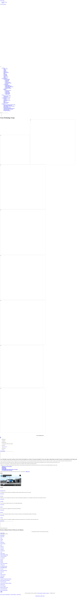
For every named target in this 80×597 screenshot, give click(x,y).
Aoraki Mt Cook (6, 76)
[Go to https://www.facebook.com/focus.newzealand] (40, 437)
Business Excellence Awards (4, 587)
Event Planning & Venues (7, 97)
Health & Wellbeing (6, 102)
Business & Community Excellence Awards (9, 104)
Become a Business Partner (7, 107)
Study (4, 101)
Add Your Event (6, 96)
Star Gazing (6, 83)
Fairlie (4, 73)
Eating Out (1, 559)
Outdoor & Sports (7, 93)
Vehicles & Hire (7, 94)
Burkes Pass (2, 546)
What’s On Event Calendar (7, 95)
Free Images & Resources (7, 110)
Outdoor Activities (7, 82)
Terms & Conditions (13, 594)
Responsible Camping (8, 88)
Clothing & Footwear (8, 90)
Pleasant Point (5, 71)
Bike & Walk (7, 80)
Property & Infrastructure (3, 570)
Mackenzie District (6, 72)
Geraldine (5, 70)
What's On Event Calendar (3, 563)
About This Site (19, 594)
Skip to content (2, 0)
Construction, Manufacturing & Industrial (9, 108)
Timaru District (6, 68)
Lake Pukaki (5, 75)
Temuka (1, 540)
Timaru (5, 69)
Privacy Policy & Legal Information (5, 594)
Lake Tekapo (5, 74)
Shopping (5, 89)
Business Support (2, 584)
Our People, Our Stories (7, 98)
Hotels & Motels (7, 85)
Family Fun (6, 81)
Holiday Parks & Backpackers (9, 86)
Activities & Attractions (7, 79)
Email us (3, 449)
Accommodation (6, 84)
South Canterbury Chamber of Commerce (5, 583)
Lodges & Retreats (7, 87)
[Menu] (0, 66)
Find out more (2, 493)
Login (3, 2)
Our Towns (5, 99)
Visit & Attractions (4, 78)
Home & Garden (7, 92)
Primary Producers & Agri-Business (5, 580)
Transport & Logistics (6, 109)
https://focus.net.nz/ (4, 446)
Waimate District (6, 77)
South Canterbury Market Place (8, 105)
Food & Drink (7, 91)
